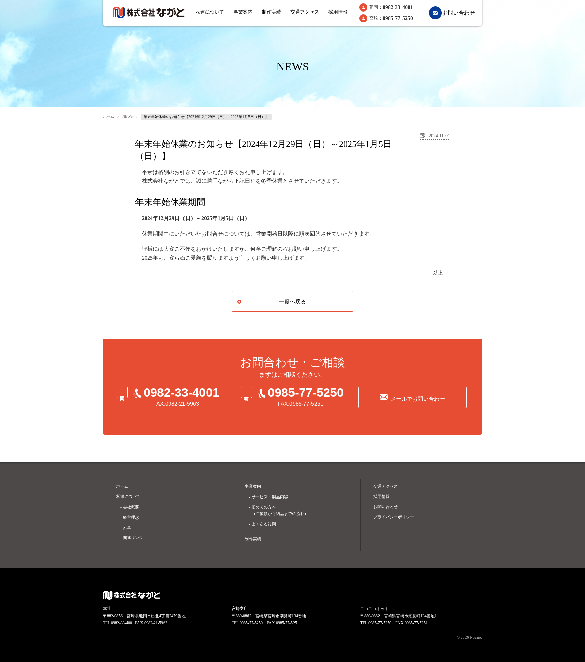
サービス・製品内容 (270, 496)
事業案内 (243, 12)
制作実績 (271, 12)
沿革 (127, 527)
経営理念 (131, 517)
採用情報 (337, 12)
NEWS (127, 116)
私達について (210, 12)
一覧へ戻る (292, 301)
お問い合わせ (458, 13)
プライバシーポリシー (393, 517)
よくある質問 (264, 524)
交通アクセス (304, 12)
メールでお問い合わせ (418, 399)
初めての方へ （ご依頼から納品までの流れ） (280, 510)
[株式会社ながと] (148, 12)
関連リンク (133, 537)
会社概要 (131, 507)
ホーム (108, 116)
